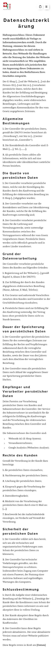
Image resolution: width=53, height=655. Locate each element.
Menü (46, 6)
